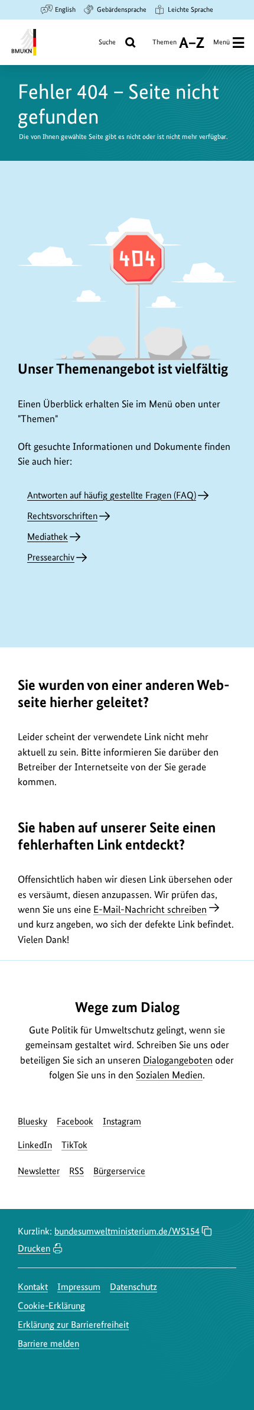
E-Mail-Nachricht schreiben (150, 909)
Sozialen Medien (169, 1075)
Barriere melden (48, 1343)
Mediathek (47, 536)
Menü (221, 42)
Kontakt (33, 1286)
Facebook (75, 1121)
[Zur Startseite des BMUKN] (22, 42)
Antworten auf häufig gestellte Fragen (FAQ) (111, 495)
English (65, 9)
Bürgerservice (119, 1170)
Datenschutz (133, 1286)
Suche (107, 42)
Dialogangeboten (178, 1060)
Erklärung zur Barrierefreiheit (73, 1324)
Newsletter (39, 1170)
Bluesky (32, 1121)
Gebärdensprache (121, 9)
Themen (164, 46)
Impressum (78, 1286)
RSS (76, 1170)
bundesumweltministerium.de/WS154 (127, 1231)
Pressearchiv (50, 557)
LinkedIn (35, 1144)
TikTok (74, 1144)
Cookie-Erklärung (51, 1305)
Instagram (122, 1121)
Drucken (34, 1248)
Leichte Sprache (190, 9)
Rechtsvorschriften (62, 515)
